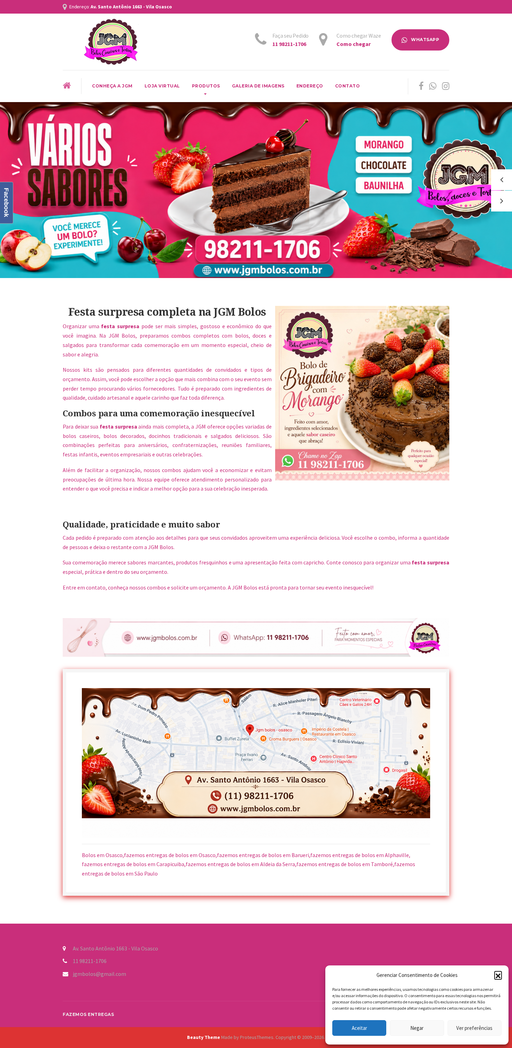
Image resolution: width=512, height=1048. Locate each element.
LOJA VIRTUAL (162, 85)
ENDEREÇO (309, 85)
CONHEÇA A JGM (112, 85)
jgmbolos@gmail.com (99, 973)
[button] (498, 974)
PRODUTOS (206, 85)
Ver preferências (474, 1028)
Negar (417, 1028)
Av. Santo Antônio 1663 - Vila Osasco (115, 948)
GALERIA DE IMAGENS (258, 85)
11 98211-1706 (90, 960)
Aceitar (359, 1028)
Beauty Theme (203, 1037)
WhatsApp (425, 39)
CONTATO (347, 85)
